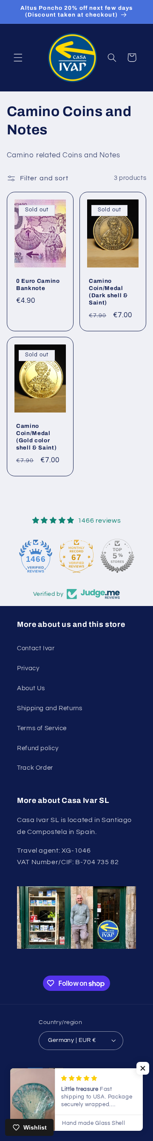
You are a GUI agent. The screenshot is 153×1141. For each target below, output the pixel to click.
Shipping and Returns (49, 708)
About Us (31, 688)
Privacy (28, 668)
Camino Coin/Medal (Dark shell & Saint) (108, 292)
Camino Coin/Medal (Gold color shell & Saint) (36, 437)
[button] (18, 57)
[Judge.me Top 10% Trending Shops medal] (130, 556)
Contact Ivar (36, 648)
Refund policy (37, 748)
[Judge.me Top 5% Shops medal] (89, 556)
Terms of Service (42, 728)
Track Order (35, 768)
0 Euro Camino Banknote (38, 284)
